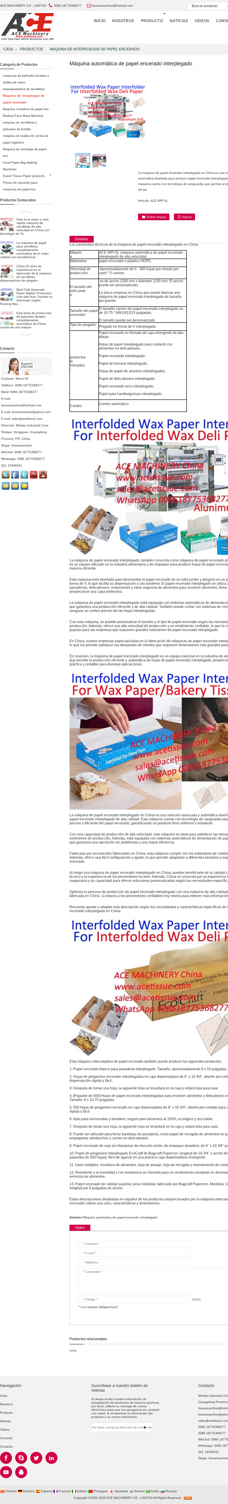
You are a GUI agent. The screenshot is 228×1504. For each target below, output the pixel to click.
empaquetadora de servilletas (24, 89)
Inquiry (187, 217)
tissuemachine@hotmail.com (21, 405)
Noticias (179, 21)
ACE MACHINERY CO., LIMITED (129, 1498)
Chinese (10, 1491)
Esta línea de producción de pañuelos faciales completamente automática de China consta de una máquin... (25, 320)
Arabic (154, 1491)
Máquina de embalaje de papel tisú (25, 152)
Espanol (46, 1491)
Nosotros (123, 21)
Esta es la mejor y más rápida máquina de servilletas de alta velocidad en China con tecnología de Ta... (24, 226)
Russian (171, 1491)
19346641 (15, 465)
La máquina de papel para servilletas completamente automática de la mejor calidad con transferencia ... (24, 250)
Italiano (81, 1491)
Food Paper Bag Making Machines (20, 166)
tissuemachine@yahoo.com (31, 412)
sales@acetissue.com (27, 418)
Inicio (100, 21)
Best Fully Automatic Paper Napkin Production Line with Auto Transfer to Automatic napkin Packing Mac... (26, 297)
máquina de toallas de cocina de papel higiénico (26, 139)
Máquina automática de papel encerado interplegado (120, 1217)
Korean (139, 1491)
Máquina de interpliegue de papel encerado (95, 49)
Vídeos (202, 21)
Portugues (100, 1491)
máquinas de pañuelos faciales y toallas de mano (26, 79)
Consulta (6, 1438)
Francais (64, 1491)
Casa (8, 49)
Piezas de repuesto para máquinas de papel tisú (20, 186)
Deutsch (28, 1491)
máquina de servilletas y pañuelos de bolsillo (20, 126)
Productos (31, 49)
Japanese (120, 1491)
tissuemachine (22, 445)
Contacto (6, 1446)
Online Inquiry (156, 217)
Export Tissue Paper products (24, 176)
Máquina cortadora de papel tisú (26, 109)
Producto (152, 21)
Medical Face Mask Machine (23, 115)
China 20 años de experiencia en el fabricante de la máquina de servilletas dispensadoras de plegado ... (25, 273)
